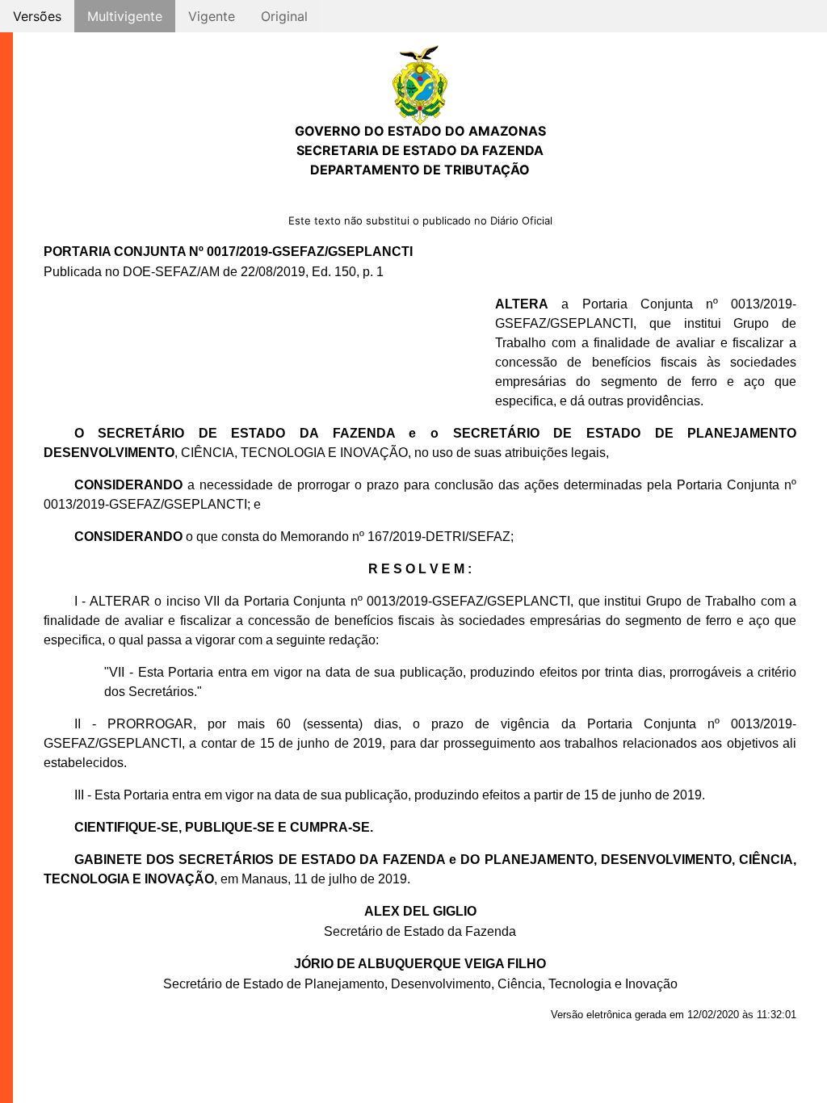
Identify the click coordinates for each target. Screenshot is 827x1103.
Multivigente (124, 16)
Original (284, 16)
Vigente (211, 16)
